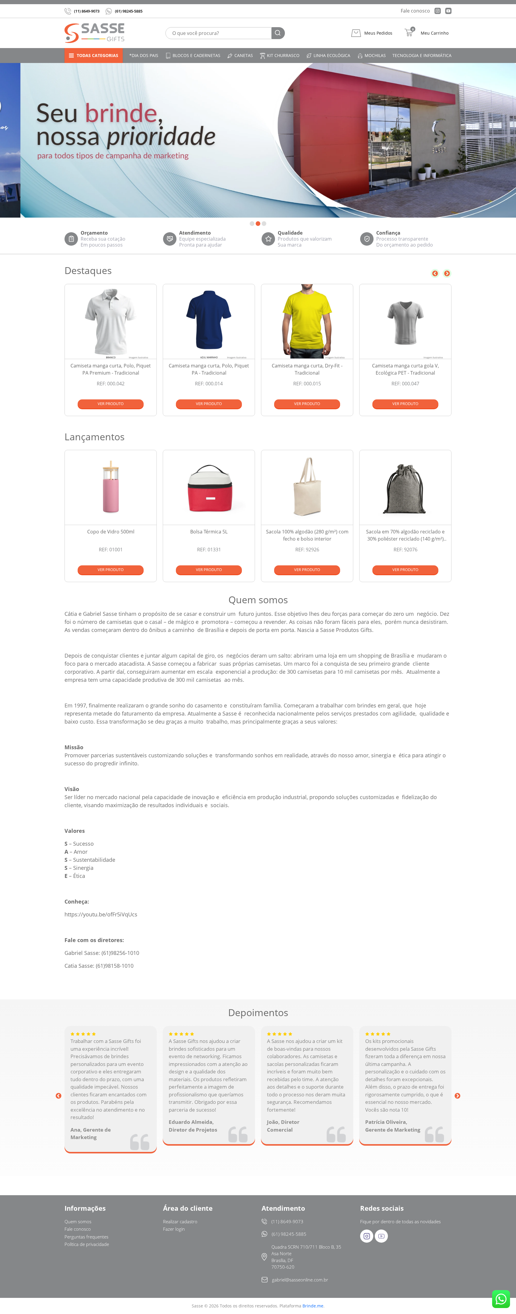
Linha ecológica (332, 55)
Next (447, 273)
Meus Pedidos (378, 33)
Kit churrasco (283, 55)
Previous (435, 273)
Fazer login (174, 1229)
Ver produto (111, 403)
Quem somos (77, 1221)
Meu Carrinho (435, 33)
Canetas (243, 55)
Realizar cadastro (180, 1221)
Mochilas (375, 55)
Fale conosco (415, 10)
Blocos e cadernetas (196, 55)
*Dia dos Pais (143, 55)
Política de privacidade (86, 1244)
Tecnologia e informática (422, 55)
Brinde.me (312, 1306)
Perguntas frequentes (86, 1237)
